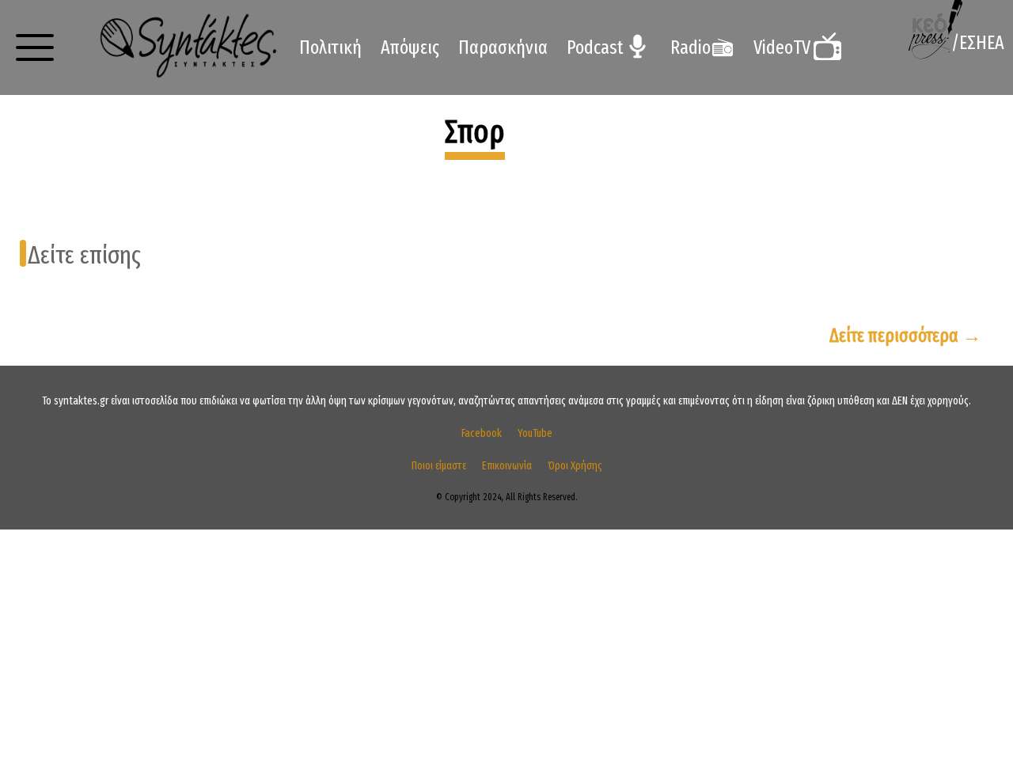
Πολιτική (330, 47)
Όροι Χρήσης (575, 466)
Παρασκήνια (503, 47)
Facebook (481, 433)
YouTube (535, 433)
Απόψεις (410, 47)
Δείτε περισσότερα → (905, 336)
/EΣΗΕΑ (977, 43)
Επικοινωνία (507, 466)
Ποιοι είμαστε (439, 466)
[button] (35, 47)
